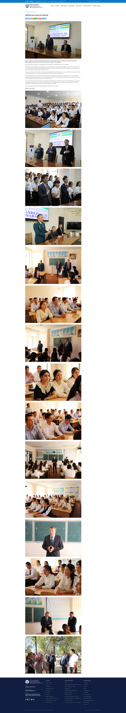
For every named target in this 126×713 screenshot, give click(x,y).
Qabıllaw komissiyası (68, 694)
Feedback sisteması (61, 1)
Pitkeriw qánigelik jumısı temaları (89, 700)
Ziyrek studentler (86, 690)
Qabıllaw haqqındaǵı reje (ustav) (70, 686)
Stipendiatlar (86, 692)
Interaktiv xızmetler (96, 5)
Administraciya (48, 690)
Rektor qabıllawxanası (38, 1)
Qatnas (85, 688)
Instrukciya (85, 682)
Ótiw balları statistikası (68, 700)
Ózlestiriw (85, 686)
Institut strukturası (49, 682)
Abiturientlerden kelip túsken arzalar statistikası (73, 702)
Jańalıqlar (57, 5)
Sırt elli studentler (87, 5)
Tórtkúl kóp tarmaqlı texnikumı (51, 700)
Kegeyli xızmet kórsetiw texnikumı (51, 698)
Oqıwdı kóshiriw (86, 702)
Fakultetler (47, 692)
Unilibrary (44, 1)
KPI (48, 1)
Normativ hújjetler (87, 694)
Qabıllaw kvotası (67, 688)
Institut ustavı (48, 684)
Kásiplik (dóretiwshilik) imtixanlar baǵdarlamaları (73, 698)
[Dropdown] (90, 1)
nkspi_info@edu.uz (30, 690)
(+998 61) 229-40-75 (30, 686)
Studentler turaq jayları (87, 696)
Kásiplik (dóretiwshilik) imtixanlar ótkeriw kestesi (73, 684)
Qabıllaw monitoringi (68, 692)
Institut (52, 5)
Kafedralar (47, 694)
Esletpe (66, 682)
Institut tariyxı (48, 686)
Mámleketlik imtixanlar (87, 698)
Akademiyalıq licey (49, 702)
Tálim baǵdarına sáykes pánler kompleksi (72, 696)
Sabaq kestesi (86, 684)
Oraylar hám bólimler (49, 696)
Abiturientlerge (64, 5)
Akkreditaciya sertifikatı (50, 688)
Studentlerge (71, 5)
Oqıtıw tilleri (86, 704)
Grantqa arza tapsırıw (53, 1)
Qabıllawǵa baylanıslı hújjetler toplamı (71, 690)
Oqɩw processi (79, 5)
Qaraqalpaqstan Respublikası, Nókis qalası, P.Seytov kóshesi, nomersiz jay (32, 695)
